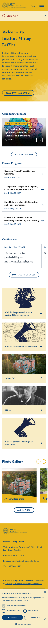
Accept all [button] (12, 617)
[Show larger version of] (19, 485)
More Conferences (24, 275)
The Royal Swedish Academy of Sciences (23, 583)
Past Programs (24, 154)
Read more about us (18, 93)
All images (24, 510)
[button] (24, 624)
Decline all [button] (35, 617)
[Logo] (14, 5)
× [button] (45, 592)
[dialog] (24, 608)
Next (44, 461)
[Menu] (41, 5)
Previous (38, 461)
